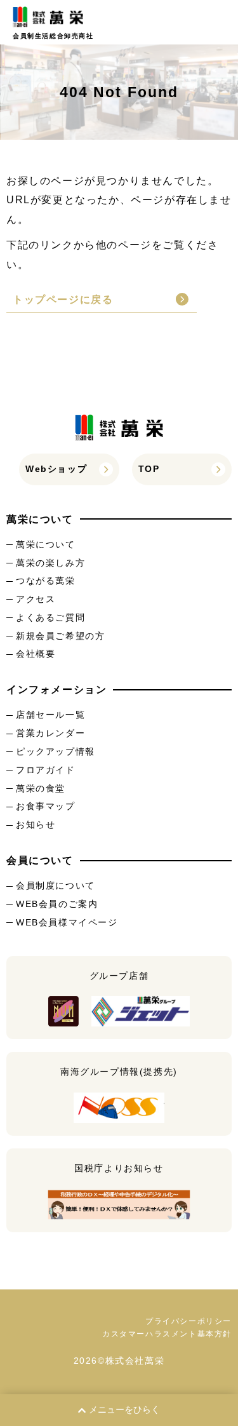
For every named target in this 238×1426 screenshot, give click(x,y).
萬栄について (46, 544)
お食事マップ (46, 806)
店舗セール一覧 (50, 715)
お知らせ (35, 824)
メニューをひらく (124, 1409)
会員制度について (55, 885)
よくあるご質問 (50, 617)
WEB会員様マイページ (67, 922)
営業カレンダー (50, 733)
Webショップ (56, 469)
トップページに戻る (63, 299)
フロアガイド (46, 770)
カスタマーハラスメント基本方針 (167, 1333)
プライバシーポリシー (188, 1321)
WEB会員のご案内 (57, 904)
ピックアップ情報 (55, 751)
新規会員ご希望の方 (60, 636)
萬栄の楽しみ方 (50, 563)
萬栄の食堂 (40, 788)
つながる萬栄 (46, 580)
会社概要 (35, 654)
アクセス (35, 599)
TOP (149, 469)
